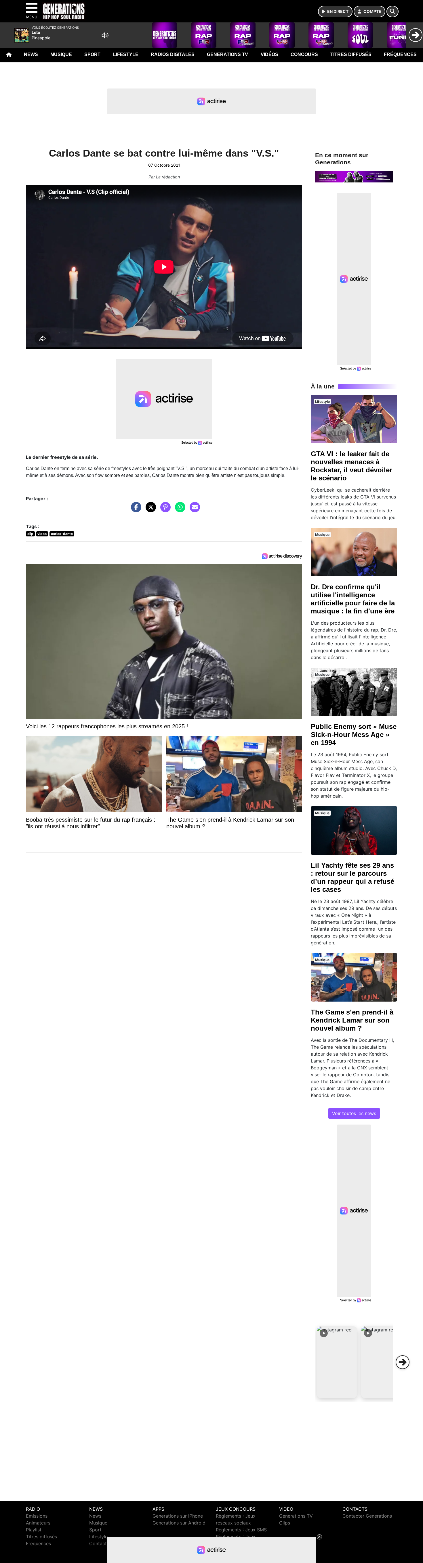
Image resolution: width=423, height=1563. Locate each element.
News (31, 54)
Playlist (33, 1530)
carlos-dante (62, 534)
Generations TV (227, 54)
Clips (284, 1523)
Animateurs (38, 1523)
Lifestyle (125, 54)
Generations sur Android (179, 1523)
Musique (61, 54)
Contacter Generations (367, 1516)
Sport (92, 54)
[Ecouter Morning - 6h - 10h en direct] (354, 176)
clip (30, 534)
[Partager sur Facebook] (134, 510)
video (42, 534)
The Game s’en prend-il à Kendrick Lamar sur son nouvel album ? (352, 1020)
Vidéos (269, 54)
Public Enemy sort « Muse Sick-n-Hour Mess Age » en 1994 (354, 734)
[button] (337, 1362)
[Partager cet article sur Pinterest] (164, 510)
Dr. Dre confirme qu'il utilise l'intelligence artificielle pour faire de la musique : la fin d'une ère (353, 599)
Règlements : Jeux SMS (241, 1530)
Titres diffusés (350, 54)
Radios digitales (173, 54)
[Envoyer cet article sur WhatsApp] (178, 510)
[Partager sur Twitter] (149, 510)
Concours (304, 54)
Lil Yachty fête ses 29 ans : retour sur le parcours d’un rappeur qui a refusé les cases (352, 877)
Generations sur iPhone (178, 1516)
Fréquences (400, 54)
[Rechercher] (392, 11)
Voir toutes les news (354, 1113)
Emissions (36, 1516)
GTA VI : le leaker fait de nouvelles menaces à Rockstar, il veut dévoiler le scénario (351, 466)
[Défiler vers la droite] (402, 1362)
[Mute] (105, 35)
